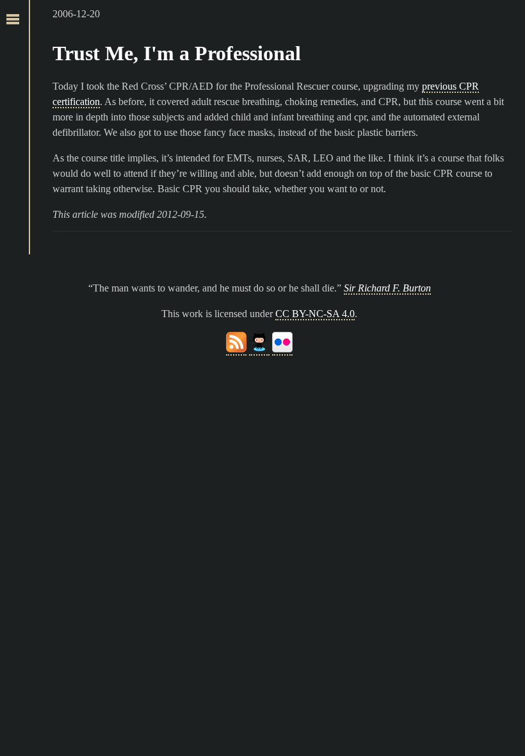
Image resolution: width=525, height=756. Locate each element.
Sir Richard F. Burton (387, 288)
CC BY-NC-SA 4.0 (315, 313)
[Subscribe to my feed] (236, 349)
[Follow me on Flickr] (282, 349)
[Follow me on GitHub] (259, 349)
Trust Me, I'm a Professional (176, 53)
